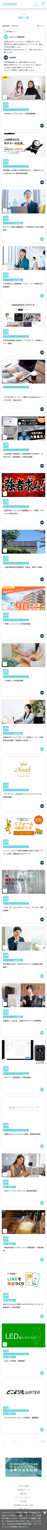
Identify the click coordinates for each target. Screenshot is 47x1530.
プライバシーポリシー (23, 1497)
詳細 (14, 1526)
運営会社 (23, 1493)
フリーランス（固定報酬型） (13, 223)
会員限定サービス (23, 1490)
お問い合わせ (23, 1509)
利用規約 (23, 1501)
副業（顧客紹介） (9, 1187)
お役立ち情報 (23, 1486)
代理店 (6, 104)
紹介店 (6, 107)
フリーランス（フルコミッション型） (16, 110)
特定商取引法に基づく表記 (23, 1505)
